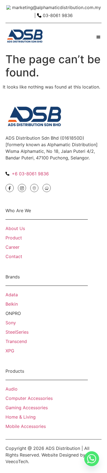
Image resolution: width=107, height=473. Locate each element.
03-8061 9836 (58, 15)
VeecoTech (16, 461)
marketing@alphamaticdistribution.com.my (56, 7)
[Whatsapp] (91, 458)
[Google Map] (34, 188)
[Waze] (47, 188)
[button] (98, 37)
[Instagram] (22, 188)
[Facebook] (9, 188)
